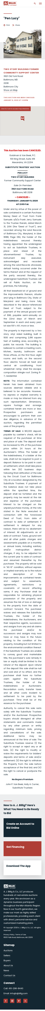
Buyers (7, 960)
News (6, 970)
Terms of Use (20, 934)
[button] (22, 118)
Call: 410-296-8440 (13, 988)
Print (8, 25)
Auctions (8, 950)
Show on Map (11, 90)
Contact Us (9, 975)
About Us (8, 965)
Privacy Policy (9, 934)
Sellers (7, 955)
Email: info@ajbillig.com (16, 993)
